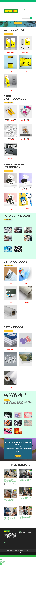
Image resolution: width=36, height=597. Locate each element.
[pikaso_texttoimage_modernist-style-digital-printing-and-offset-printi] (28, 423)
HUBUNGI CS (6, 397)
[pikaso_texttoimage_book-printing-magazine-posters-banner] (18, 423)
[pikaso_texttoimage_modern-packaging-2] (8, 423)
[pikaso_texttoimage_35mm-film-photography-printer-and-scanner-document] (8, 249)
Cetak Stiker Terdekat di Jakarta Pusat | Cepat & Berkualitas (25, 477)
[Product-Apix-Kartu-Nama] (28, 415)
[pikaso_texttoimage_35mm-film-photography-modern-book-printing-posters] (18, 431)
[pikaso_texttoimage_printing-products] (8, 431)
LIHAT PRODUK (18, 22)
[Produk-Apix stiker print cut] (18, 415)
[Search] (31, 18)
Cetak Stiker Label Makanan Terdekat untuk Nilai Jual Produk (10, 497)
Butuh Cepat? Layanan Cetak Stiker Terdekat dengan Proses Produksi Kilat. (9, 516)
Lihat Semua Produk (8, 34)
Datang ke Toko (7, 219)
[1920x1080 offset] (8, 415)
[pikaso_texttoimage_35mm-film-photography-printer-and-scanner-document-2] (18, 249)
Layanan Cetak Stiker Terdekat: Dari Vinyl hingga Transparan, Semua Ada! (25, 515)
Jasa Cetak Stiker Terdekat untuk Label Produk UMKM (25, 495)
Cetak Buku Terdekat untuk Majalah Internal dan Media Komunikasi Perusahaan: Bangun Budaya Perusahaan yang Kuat (10, 478)
